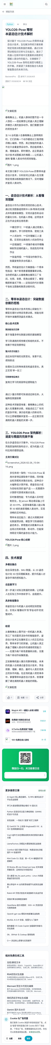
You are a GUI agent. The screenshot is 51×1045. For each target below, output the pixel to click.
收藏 (24, 697)
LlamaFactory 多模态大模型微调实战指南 (24, 844)
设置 (11, 1038)
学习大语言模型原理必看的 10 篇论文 (22, 805)
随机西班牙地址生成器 (17, 998)
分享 (42, 697)
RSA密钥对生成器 (15, 974)
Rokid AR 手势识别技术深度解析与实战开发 (25, 893)
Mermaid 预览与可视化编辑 (20, 986)
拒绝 (19, 1038)
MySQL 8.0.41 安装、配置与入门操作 (22, 920)
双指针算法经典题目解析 (17, 899)
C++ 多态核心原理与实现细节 (19, 940)
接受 (28, 1038)
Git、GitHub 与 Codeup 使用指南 (21, 934)
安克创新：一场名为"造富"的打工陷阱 (22, 820)
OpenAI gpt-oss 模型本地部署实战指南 (23, 914)
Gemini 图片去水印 (16, 1009)
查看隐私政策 (34, 1032)
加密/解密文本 (13, 962)
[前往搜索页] (46, 4)
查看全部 (42, 790)
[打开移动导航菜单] (4, 4)
